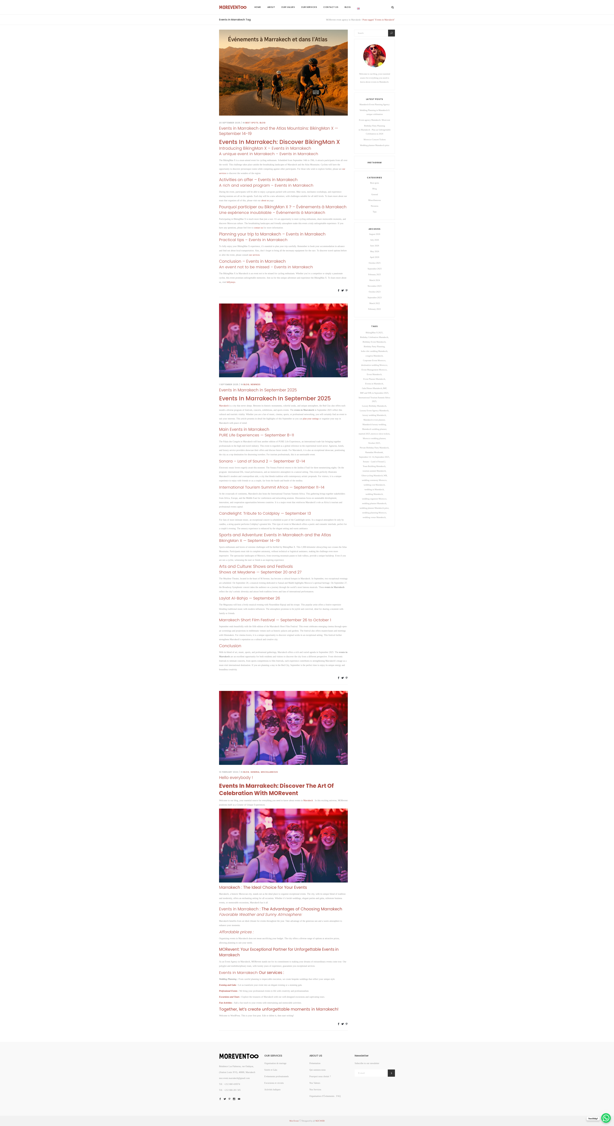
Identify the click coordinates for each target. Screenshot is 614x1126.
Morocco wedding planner (374, 438)
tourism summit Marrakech (374, 471)
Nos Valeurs (314, 1083)
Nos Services (315, 1089)
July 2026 (374, 240)
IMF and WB (365, 393)
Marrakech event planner (374, 420)
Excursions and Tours (229, 997)
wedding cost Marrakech (374, 485)
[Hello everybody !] (283, 727)
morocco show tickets (380, 434)
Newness (255, 384)
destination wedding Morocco (374, 365)
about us (265, 200)
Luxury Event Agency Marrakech (374, 410)
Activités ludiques (272, 1089)
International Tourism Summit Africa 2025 (374, 399)
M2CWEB (320, 1121)
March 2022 (374, 303)
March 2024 (374, 280)
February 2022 (374, 309)
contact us (258, 228)
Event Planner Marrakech (374, 379)
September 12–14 (366, 457)
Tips (375, 212)
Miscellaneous (269, 772)
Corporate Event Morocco (374, 360)
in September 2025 (380, 393)
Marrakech (224, 406)
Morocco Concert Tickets (375, 139)
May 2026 (374, 251)
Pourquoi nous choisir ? (320, 1076)
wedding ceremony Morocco (374, 480)
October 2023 (375, 292)
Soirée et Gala (270, 1070)
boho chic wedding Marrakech (374, 351)
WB (385, 475)
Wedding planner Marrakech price (374, 145)
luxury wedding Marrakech (374, 415)
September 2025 (375, 268)
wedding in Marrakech (374, 489)
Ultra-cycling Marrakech (372, 475)
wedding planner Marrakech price (374, 508)
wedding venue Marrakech (374, 517)
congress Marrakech (374, 356)
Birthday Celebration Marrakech (374, 337)
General (255, 772)
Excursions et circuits (274, 1083)
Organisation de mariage (275, 1063)
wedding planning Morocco (374, 512)
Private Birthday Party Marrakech (374, 447)
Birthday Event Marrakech (374, 342)
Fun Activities (225, 1003)
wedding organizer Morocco (374, 499)
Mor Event (294, 1121)
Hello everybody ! (236, 777)
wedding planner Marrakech (374, 503)
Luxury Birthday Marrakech (374, 406)
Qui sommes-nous (317, 1070)
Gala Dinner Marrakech (372, 388)
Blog (263, 122)
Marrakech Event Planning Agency (374, 104)
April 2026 (374, 257)
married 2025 (364, 434)
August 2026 (374, 234)
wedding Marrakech (374, 494)
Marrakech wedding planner (374, 429)
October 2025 (375, 263)
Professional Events (228, 991)
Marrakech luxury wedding (374, 424)
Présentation (314, 1063)
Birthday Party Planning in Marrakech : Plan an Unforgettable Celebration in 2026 (375, 130)
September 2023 (375, 297)
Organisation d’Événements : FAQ (325, 1096)
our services (254, 255)
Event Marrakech (374, 374)
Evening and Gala (227, 985)
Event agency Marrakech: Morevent (374, 120)
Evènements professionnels (276, 1076)
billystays (231, 282)
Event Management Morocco (374, 370)
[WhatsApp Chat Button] (606, 1118)
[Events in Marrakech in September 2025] (283, 340)
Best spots (251, 122)
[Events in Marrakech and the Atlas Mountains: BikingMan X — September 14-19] (283, 72)
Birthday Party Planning (374, 346)
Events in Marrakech (374, 383)
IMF (384, 388)
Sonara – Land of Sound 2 (374, 461)
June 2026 (374, 245)
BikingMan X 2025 (374, 332)
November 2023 (375, 286)
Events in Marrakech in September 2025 (258, 390)
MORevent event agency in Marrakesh (343, 20)
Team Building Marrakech (374, 466)
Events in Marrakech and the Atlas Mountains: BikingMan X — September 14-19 (278, 131)
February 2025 (374, 274)
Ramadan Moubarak (374, 452)
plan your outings (311, 418)
